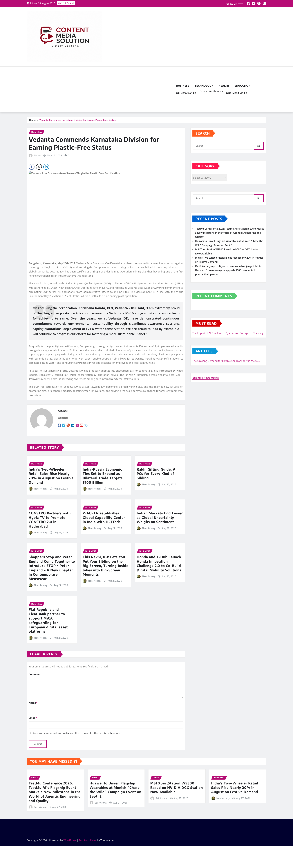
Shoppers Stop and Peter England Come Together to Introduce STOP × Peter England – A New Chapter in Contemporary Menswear (52, 568)
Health (224, 85)
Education (242, 85)
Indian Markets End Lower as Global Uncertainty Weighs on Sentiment (160, 517)
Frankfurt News (87, 840)
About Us (217, 91)
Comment (35, 674)
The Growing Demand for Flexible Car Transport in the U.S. (226, 361)
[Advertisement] (100, 89)
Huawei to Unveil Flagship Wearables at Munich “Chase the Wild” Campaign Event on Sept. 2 (115, 789)
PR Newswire (186, 93)
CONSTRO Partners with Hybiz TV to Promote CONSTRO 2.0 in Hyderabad (50, 519)
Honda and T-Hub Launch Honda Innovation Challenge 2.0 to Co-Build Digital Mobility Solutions (159, 563)
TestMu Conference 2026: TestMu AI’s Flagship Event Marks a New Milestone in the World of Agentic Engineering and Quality (229, 233)
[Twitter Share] (39, 167)
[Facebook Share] (31, 167)
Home (32, 119)
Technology (204, 85)
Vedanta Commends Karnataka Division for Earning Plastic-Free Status (77, 119)
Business (182, 85)
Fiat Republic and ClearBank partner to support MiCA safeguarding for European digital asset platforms (48, 620)
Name (33, 702)
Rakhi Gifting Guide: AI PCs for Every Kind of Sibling (157, 473)
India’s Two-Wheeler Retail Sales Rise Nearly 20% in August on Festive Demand (51, 475)
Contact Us (205, 91)
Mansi (37, 155)
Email (33, 718)
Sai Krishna (40, 806)
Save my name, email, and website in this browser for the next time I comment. (78, 733)
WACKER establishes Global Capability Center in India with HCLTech (104, 517)
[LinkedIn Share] (46, 167)
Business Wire (236, 93)
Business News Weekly (205, 377)
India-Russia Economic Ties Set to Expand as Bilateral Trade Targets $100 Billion (103, 475)
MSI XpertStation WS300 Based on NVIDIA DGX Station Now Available (176, 787)
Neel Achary (40, 488)
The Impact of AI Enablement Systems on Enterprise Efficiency (227, 333)
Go (258, 145)
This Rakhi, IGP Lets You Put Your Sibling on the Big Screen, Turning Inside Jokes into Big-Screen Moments (105, 565)
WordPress (69, 840)
